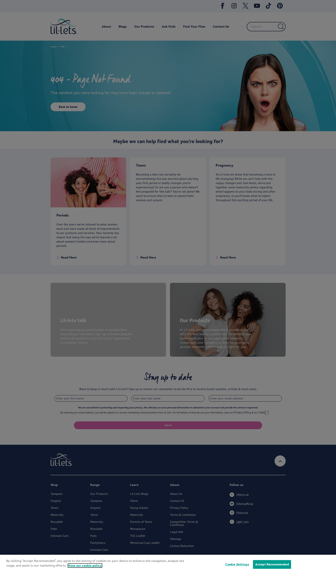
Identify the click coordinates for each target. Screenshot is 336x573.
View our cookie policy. (85, 565)
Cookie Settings (237, 564)
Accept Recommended (272, 564)
